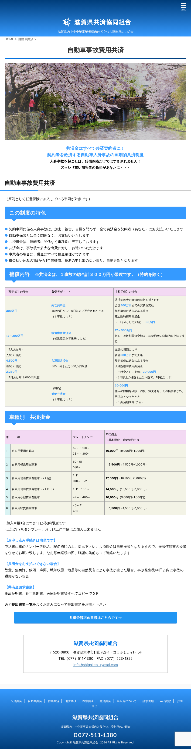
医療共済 (88, 701)
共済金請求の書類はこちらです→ (95, 617)
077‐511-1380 (97, 734)
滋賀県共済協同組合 (95, 717)
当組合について (126, 701)
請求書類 (148, 701)
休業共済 (53, 701)
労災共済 (105, 701)
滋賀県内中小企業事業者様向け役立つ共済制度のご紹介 (95, 726)
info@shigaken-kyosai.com (95, 665)
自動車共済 (35, 701)
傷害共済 (70, 701)
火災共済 (16, 701)
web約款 (165, 701)
